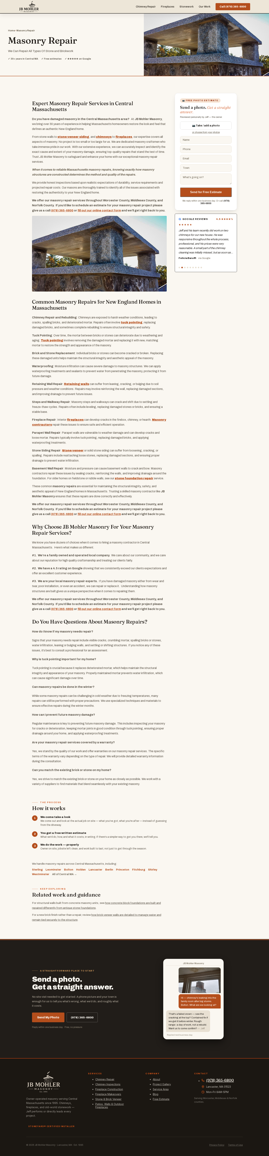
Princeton (122, 869)
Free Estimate (161, 1099)
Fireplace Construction (109, 1089)
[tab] (179, 267)
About (156, 1079)
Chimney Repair (146, 6)
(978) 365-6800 (62, 210)
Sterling (37, 869)
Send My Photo (48, 1017)
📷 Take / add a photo (206, 125)
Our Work (204, 6)
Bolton (68, 869)
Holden (81, 869)
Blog (155, 1094)
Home (11, 30)
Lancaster (95, 869)
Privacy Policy (216, 1145)
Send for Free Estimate (206, 192)
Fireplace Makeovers (108, 1094)
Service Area (161, 1089)
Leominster (53, 869)
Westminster (40, 874)
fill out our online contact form (99, 210)
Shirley (152, 869)
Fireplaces (167, 6)
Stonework (187, 6)
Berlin (109, 869)
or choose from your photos (206, 132)
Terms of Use (235, 1145)
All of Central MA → (64, 874)
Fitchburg (138, 869)
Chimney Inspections (107, 1084)
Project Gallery (162, 1084)
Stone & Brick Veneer (108, 1099)
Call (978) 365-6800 (233, 6)
